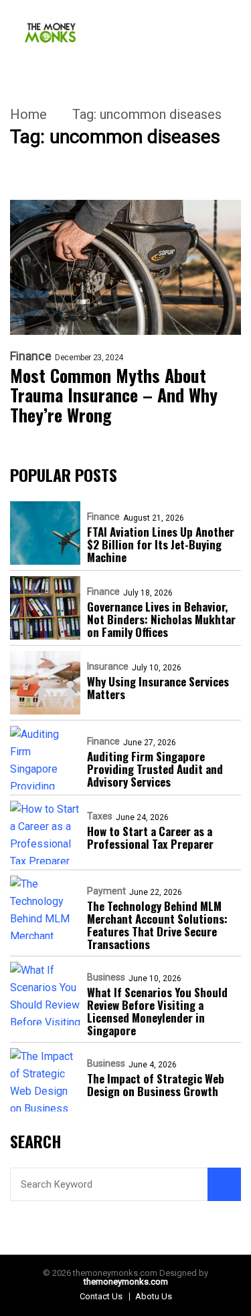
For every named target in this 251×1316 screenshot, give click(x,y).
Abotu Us (153, 1296)
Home (28, 114)
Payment (106, 891)
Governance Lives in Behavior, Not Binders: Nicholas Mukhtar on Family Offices (161, 619)
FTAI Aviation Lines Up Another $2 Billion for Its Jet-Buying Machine (160, 544)
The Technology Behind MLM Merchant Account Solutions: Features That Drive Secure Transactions (157, 925)
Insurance (108, 666)
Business (106, 977)
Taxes (99, 816)
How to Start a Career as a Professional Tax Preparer (150, 837)
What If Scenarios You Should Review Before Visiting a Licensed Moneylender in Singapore (157, 1011)
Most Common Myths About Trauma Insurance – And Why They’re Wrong (114, 396)
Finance (31, 356)
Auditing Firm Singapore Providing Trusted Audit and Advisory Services (155, 769)
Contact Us (101, 1296)
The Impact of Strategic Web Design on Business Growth (155, 1084)
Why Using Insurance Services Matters (158, 687)
